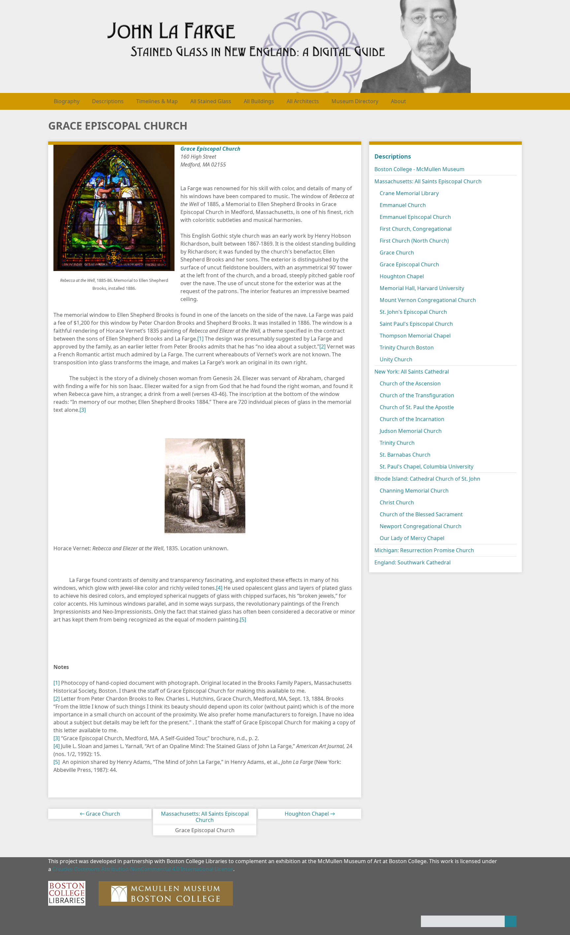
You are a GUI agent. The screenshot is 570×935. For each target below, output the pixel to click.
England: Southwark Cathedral (412, 562)
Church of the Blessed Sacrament (421, 514)
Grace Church (397, 252)
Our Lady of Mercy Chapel (412, 538)
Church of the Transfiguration (417, 395)
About (398, 101)
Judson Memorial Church (411, 431)
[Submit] (511, 921)
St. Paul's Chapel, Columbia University (426, 466)
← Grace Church (100, 813)
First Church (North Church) (414, 240)
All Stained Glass (210, 101)
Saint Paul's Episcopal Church (416, 323)
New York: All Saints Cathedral (411, 371)
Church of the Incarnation (412, 419)
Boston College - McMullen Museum (419, 169)
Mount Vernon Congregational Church (428, 300)
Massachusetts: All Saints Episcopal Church (205, 817)
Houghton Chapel (402, 276)
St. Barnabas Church (405, 454)
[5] (243, 619)
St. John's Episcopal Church (413, 312)
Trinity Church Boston (407, 347)
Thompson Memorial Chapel (415, 335)
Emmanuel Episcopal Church (415, 217)
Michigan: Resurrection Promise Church (424, 550)
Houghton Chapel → (310, 813)
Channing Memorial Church (414, 490)
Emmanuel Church (403, 205)
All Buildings (259, 101)
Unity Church (396, 359)
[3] (82, 409)
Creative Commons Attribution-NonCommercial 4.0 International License (142, 869)
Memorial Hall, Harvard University (422, 288)
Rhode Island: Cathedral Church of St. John (427, 478)
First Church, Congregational (416, 228)
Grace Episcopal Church (409, 264)
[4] (219, 587)
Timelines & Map (157, 101)
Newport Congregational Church (420, 526)
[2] (322, 346)
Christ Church (397, 502)
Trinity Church (397, 442)
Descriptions (108, 101)
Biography (66, 101)
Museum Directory (355, 101)
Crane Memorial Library (409, 193)
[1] (200, 338)
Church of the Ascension (410, 383)
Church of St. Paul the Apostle (417, 407)
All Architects (303, 101)
